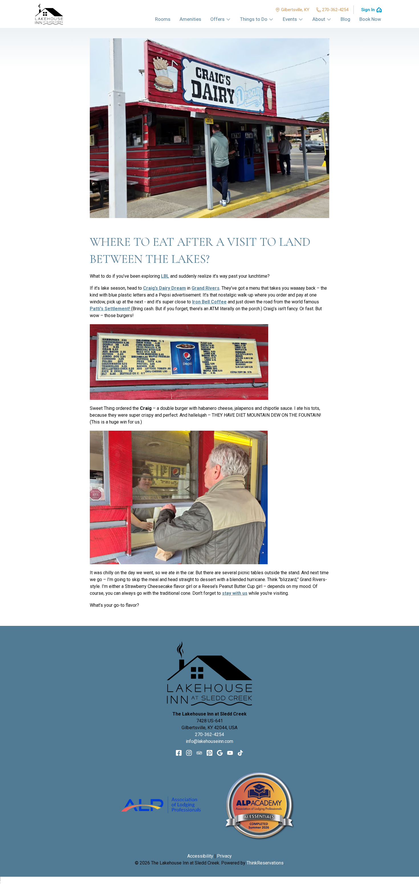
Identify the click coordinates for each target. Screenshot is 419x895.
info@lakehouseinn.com (209, 741)
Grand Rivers (205, 288)
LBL (165, 276)
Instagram (189, 753)
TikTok (240, 753)
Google (220, 753)
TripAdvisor (199, 753)
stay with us (234, 593)
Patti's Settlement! (110, 308)
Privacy (224, 856)
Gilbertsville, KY (295, 9)
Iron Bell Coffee (209, 302)
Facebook (179, 753)
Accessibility (200, 856)
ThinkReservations (265, 863)
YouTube (230, 753)
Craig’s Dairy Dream (164, 288)
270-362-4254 (335, 9)
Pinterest (209, 753)
